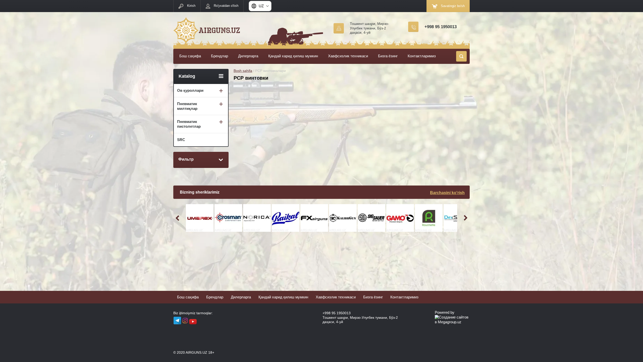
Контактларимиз (422, 56)
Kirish (191, 6)
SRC (181, 140)
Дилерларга (248, 56)
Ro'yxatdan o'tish (226, 6)
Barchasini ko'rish (447, 193)
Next (465, 218)
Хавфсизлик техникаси (348, 56)
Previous (178, 218)
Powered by (444, 312)
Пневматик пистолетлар (189, 123)
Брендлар (219, 56)
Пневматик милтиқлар (187, 106)
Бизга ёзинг (388, 56)
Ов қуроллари (190, 90)
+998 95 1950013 (440, 26)
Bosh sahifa (243, 71)
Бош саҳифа (190, 56)
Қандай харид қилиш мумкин (293, 56)
